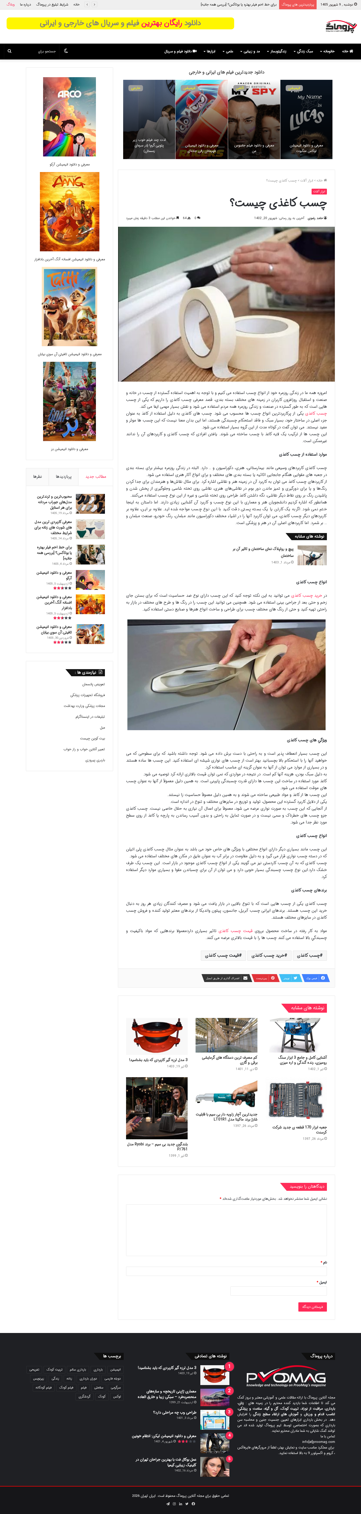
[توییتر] (187, 1504)
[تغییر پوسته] (66, 51)
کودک (102, 1396)
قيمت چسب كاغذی (234, 931)
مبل (102, 727)
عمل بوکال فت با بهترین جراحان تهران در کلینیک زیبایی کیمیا (166, 1462)
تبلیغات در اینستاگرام (90, 717)
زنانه (69, 1378)
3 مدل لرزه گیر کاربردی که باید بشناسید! (158, 1060)
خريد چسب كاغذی (306, 595)
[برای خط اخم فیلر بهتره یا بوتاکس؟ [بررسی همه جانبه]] (90, 554)
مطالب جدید (95, 477)
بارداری (98, 1369)
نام (324, 1262)
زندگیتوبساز (278, 51)
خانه (76, 4)
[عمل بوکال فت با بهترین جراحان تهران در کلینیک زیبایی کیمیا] (214, 1467)
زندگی (55, 1378)
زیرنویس (38, 1378)
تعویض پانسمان (93, 684)
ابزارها (211, 51)
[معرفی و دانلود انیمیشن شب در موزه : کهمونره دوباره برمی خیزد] (306, 119)
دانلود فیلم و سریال (178, 51)
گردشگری (84, 1396)
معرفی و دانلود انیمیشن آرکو (256, 4)
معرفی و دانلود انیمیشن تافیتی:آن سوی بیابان (69, 354)
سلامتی (98, 1387)
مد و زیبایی (252, 51)
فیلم (84, 1387)
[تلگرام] (168, 1504)
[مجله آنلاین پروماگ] (341, 26)
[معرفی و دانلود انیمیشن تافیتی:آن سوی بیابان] (69, 307)
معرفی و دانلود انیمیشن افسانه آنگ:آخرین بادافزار (69, 259)
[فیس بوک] (193, 1504)
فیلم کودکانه (44, 1387)
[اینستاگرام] (174, 1504)
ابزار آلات (306, 180)
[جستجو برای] (9, 51)
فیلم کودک (66, 1387)
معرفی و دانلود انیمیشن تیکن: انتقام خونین (164, 1436)
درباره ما (25, 4)
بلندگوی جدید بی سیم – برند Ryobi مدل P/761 (157, 1146)
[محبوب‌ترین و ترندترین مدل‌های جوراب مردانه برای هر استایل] (90, 504)
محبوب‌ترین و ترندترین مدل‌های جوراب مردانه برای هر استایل (54, 502)
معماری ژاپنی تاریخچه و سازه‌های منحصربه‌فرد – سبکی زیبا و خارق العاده (167, 1394)
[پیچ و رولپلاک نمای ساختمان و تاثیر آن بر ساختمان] (312, 555)
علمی (229, 51)
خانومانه (329, 51)
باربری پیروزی (95, 760)
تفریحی (34, 1369)
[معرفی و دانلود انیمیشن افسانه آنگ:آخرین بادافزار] (201, 119)
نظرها (37, 477)
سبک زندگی (305, 51)
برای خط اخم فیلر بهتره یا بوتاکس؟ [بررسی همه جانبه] (54, 552)
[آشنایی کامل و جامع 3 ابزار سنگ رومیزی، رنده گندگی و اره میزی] (296, 1035)
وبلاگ (11, 4)
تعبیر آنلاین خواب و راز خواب (84, 749)
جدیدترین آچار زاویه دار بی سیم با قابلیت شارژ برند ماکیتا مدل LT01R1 (226, 1117)
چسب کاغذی (315, 413)
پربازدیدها (64, 477)
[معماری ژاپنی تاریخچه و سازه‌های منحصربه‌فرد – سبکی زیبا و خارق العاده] (214, 1397)
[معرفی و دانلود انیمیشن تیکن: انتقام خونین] (214, 1443)
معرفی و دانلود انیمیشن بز (69, 449)
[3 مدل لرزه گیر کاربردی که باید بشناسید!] (157, 1036)
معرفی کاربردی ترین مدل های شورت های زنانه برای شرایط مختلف (53, 527)
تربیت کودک (54, 1369)
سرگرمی (116, 1387)
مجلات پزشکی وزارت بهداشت (84, 706)
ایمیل (322, 1282)
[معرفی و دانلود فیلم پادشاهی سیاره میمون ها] (149, 119)
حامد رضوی (315, 218)
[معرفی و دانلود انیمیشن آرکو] (69, 117)
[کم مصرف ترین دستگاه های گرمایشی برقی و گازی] (226, 1035)
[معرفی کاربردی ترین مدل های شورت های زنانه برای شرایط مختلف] (90, 529)
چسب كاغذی (308, 955)
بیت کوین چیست (92, 738)
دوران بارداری (88, 1378)
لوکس (117, 1396)
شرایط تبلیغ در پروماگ (52, 4)
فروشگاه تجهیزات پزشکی (87, 695)
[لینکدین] (180, 1504)
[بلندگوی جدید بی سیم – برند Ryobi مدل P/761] (157, 1108)
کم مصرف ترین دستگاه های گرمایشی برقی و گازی (229, 1060)
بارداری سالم (78, 1369)
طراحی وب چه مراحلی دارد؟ (174, 1412)
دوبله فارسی (112, 1378)
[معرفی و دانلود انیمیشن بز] (69, 402)
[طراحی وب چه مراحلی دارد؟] (214, 1420)
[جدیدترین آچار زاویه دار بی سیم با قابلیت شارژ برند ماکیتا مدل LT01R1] (226, 1093)
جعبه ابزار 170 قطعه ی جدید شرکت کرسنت (299, 1129)
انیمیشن (294, 88)
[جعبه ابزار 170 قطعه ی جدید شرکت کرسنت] (296, 1099)
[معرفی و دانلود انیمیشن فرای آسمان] (254, 119)
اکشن (135, 88)
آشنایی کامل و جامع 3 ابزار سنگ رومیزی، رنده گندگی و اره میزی (302, 1060)
